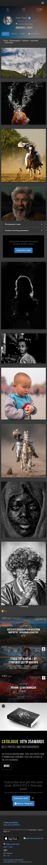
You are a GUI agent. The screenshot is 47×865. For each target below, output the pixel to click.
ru (8, 855)
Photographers (15, 41)
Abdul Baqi (9, 42)
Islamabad (28, 24)
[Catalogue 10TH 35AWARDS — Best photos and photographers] (23, 717)
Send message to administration (13, 860)
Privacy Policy (32, 829)
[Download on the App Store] (13, 838)
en (4, 855)
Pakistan (21, 24)
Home (5, 41)
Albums (14, 34)
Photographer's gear (13, 224)
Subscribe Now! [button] (23, 250)
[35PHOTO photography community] (10, 3)
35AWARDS (34, 34)
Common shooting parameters (17, 230)
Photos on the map (12, 844)
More (7, 766)
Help (10, 847)
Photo (5, 34)
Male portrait (21, 27)
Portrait (29, 27)
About (5, 847)
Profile (22, 34)
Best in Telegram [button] (25, 803)
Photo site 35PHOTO (11, 822)
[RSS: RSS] (3, 611)
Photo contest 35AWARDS (11, 825)
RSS (5, 611)
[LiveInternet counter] (8, 827)
